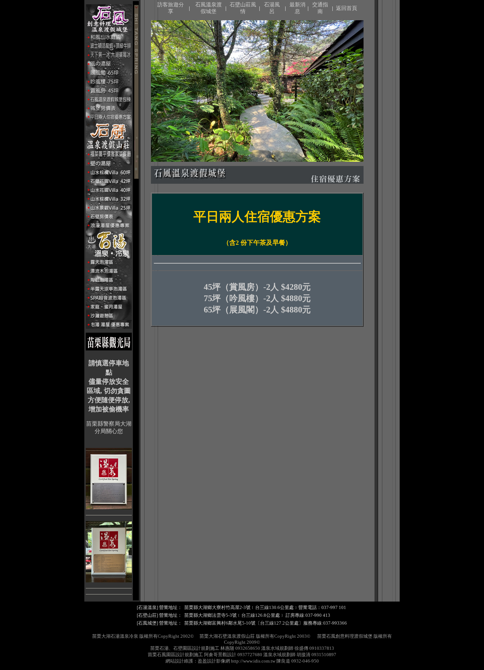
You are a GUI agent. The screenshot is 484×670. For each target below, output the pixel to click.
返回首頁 (346, 8)
